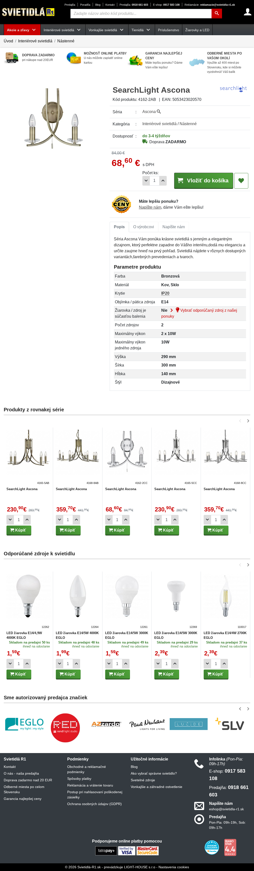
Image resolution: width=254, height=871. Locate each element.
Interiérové (159, 124)
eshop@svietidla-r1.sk (226, 809)
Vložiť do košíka (207, 180)
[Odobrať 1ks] (146, 181)
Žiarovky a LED (197, 30)
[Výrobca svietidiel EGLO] (24, 724)
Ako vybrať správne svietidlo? (154, 773)
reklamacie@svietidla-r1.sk (210, 4)
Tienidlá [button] (138, 30)
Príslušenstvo (168, 30)
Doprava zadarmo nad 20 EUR (28, 780)
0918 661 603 (134, 4)
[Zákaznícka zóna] (247, 12)
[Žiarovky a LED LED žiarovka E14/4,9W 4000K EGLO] (28, 601)
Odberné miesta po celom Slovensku (24, 789)
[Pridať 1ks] (163, 181)
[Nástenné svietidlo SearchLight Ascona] (127, 457)
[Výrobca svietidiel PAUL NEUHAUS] (147, 724)
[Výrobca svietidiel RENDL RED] (65, 728)
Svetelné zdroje (143, 780)
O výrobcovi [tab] (143, 227)
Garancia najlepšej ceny (22, 799)
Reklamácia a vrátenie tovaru (90, 785)
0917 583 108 (166, 4)
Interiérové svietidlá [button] (59, 30)
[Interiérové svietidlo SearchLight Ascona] (28, 457)
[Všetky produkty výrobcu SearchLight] (233, 88)
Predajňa (69, 4)
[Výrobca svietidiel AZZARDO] (106, 724)
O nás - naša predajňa (21, 773)
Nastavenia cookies (174, 867)
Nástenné (65, 41)
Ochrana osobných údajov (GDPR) (94, 804)
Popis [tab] (119, 227)
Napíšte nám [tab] (173, 227)
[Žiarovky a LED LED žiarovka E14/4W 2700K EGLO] (225, 601)
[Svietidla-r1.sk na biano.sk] (230, 847)
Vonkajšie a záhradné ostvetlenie (156, 787)
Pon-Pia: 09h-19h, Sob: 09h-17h (227, 825)
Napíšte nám (150, 207)
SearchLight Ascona (21, 489)
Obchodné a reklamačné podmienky (86, 769)
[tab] (119, 227)
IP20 (165, 293)
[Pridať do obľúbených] (241, 181)
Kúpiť (20, 530)
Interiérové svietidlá (35, 41)
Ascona (149, 112)
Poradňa (85, 4)
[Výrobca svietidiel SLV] (229, 724)
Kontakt (110, 4)
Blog (97, 4)
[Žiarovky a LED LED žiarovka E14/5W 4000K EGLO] (77, 601)
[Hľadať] (217, 14)
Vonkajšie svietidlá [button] (103, 30)
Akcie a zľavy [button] (18, 30)
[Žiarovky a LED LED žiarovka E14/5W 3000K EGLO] (127, 601)
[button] (241, 421)
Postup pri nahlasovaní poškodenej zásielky (94, 794)
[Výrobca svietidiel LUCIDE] (188, 724)
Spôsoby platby (79, 779)
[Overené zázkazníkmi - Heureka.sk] (212, 847)
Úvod (8, 41)
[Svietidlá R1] (28, 12)
